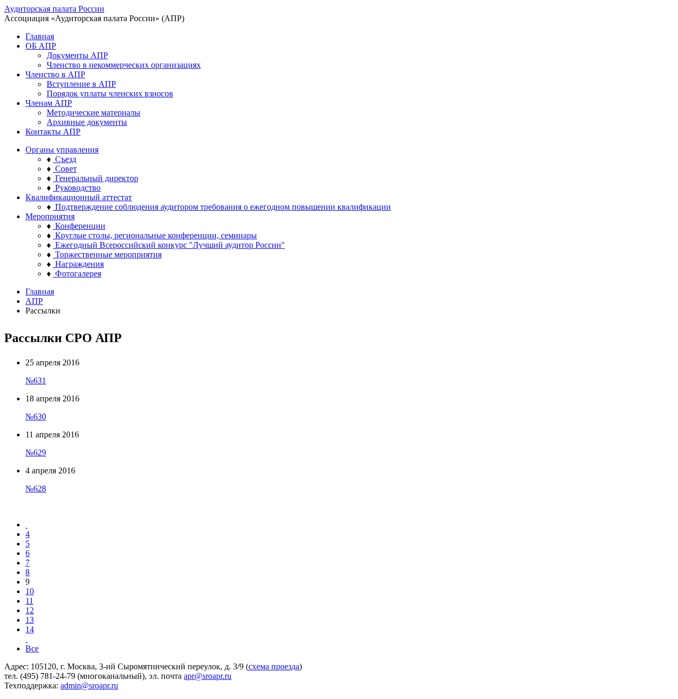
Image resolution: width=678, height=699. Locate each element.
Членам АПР (48, 102)
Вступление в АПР (81, 83)
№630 (35, 416)
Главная (39, 36)
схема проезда (273, 666)
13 (29, 619)
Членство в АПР (55, 74)
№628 (35, 488)
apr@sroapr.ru (207, 675)
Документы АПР (77, 55)
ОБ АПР (40, 45)
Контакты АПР (53, 131)
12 (29, 610)
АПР (34, 301)
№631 (35, 380)
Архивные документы (87, 122)
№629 (35, 452)
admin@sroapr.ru (89, 685)
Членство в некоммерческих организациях (124, 64)
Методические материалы (93, 112)
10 (29, 591)
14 (29, 629)
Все (32, 648)
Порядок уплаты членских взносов (110, 93)
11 (29, 600)
